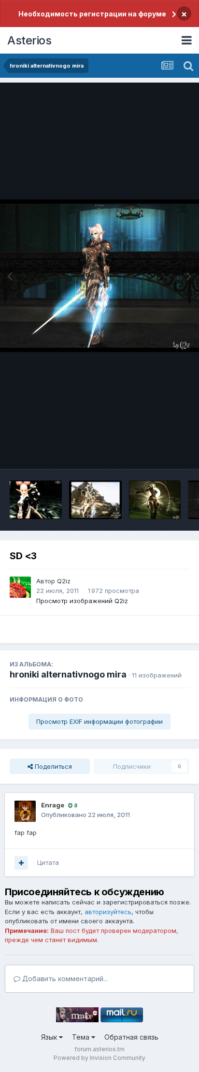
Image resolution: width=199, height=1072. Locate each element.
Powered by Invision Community (99, 1057)
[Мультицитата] (21, 863)
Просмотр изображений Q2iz (82, 601)
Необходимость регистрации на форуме (92, 14)
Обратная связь (131, 1037)
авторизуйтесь (108, 912)
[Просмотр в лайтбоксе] (99, 275)
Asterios (29, 40)
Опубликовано (85, 814)
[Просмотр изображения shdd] (155, 499)
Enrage (52, 805)
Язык (50, 1037)
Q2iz (64, 581)
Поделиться (52, 766)
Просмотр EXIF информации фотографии (99, 721)
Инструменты (156, 451)
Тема (81, 1037)
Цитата (48, 862)
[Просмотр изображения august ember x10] (95, 499)
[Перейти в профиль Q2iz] (20, 587)
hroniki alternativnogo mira (68, 674)
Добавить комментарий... (64, 978)
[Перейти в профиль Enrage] (25, 811)
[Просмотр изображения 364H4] (36, 499)
